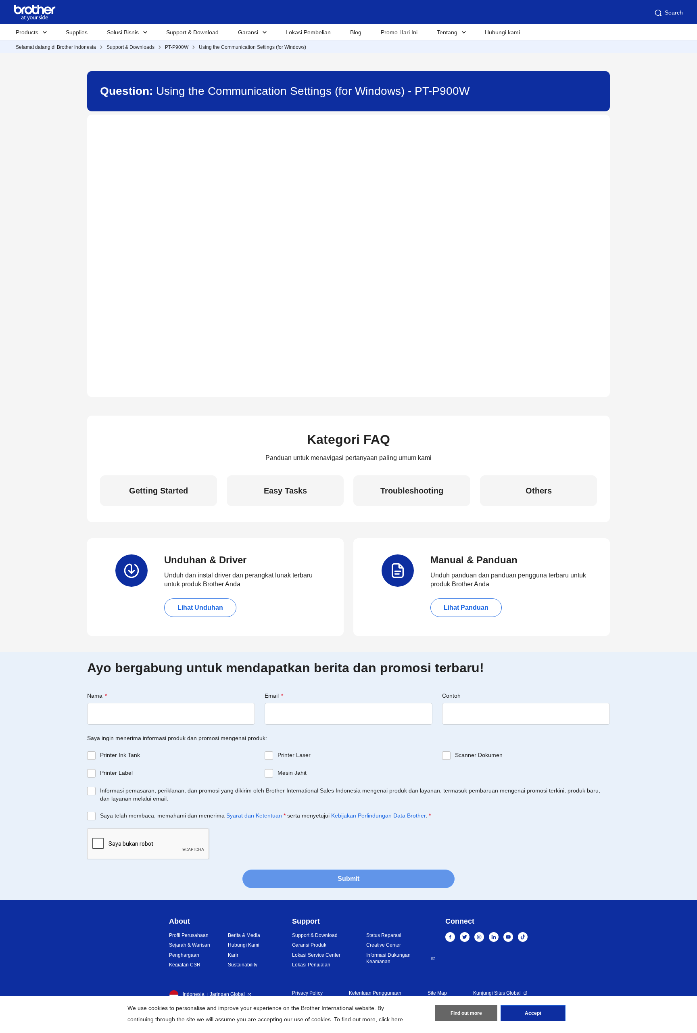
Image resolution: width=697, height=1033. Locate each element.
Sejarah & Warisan (189, 945)
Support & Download (192, 32)
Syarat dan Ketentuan (254, 815)
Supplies (77, 32)
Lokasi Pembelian (308, 32)
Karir (233, 955)
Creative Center (383, 945)
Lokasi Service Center (316, 955)
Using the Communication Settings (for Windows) (252, 47)
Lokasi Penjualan (311, 965)
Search (674, 12)
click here (391, 1019)
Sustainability (242, 965)
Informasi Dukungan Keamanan (388, 958)
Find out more (466, 1013)
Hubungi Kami (243, 945)
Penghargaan (184, 955)
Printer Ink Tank (120, 755)
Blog (355, 32)
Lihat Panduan (466, 607)
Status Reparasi (383, 935)
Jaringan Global (227, 994)
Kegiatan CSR (184, 965)
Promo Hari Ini (399, 32)
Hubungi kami (502, 32)
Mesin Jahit (292, 773)
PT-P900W (176, 47)
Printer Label (116, 773)
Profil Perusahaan (189, 935)
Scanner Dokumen (479, 755)
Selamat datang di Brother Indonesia (56, 47)
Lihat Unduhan (200, 607)
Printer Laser (294, 755)
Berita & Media (244, 935)
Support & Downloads (130, 47)
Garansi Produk (309, 945)
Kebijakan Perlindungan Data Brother (378, 815)
